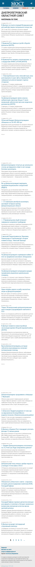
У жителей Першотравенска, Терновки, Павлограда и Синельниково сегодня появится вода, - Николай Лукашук (15, 238)
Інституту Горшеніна (12, 553)
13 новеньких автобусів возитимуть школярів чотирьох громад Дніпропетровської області (14, 204)
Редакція (4, 547)
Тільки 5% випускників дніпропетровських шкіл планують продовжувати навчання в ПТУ (16, 309)
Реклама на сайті (6, 549)
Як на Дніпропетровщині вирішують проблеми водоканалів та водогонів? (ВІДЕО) (14, 185)
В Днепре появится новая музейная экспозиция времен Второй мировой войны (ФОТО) (17, 328)
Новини (15, 8)
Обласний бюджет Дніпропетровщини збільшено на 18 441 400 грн (15, 121)
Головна (6, 8)
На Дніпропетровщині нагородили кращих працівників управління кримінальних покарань (16, 273)
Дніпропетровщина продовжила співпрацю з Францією (16, 395)
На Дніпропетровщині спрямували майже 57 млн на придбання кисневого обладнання (17, 256)
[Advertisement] (18, 147)
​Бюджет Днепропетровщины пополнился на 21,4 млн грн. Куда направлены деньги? (16, 446)
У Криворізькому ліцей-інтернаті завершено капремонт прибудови (13, 221)
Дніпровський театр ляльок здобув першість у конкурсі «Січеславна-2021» (17, 464)
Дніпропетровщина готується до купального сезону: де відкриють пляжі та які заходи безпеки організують (17, 167)
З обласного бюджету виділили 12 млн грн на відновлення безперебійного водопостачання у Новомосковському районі (17, 413)
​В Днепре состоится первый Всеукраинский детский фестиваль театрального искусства (17, 26)
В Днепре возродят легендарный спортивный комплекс (13, 525)
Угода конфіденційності (8, 551)
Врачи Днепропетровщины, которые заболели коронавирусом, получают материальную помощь (14, 348)
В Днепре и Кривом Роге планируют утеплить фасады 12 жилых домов (17, 430)
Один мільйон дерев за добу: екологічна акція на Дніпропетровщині (15, 290)
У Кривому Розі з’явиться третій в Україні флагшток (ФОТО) (15, 44)
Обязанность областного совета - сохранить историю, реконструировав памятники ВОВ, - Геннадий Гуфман (17, 484)
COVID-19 (25, 8)
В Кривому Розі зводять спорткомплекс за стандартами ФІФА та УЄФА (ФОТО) (16, 60)
